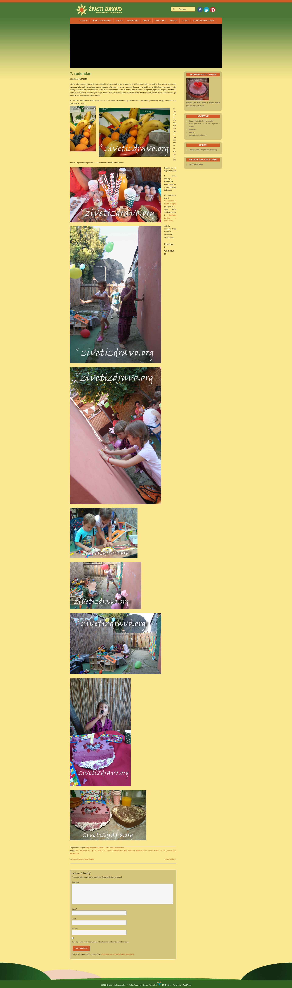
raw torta (163, 850)
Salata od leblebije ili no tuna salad (201, 121)
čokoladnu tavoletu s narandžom (170, 218)
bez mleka (98, 850)
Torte (107, 848)
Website (75, 928)
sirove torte (171, 850)
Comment (75, 882)
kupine (150, 850)
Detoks (119, 21)
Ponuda (173, 21)
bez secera (108, 850)
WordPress (187, 985)
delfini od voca (141, 850)
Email (74, 919)
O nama (185, 21)
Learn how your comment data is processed (117, 954)
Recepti (146, 21)
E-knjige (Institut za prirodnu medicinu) (203, 150)
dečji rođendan (129, 850)
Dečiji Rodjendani (91, 848)
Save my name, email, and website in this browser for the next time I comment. (100, 942)
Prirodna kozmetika (196, 164)
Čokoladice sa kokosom (197, 135)
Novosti (83, 21)
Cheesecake (118, 850)
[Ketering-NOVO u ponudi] (197, 100)
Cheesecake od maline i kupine (82, 859)
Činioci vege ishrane (101, 21)
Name (74, 909)
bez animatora (81, 850)
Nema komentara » (117, 848)
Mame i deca (160, 21)
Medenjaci (192, 129)
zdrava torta (74, 853)
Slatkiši (101, 848)
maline (156, 850)
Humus (191, 132)
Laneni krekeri (170, 859)
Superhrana (133, 21)
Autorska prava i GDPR (203, 21)
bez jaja (91, 850)
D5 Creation (167, 985)
